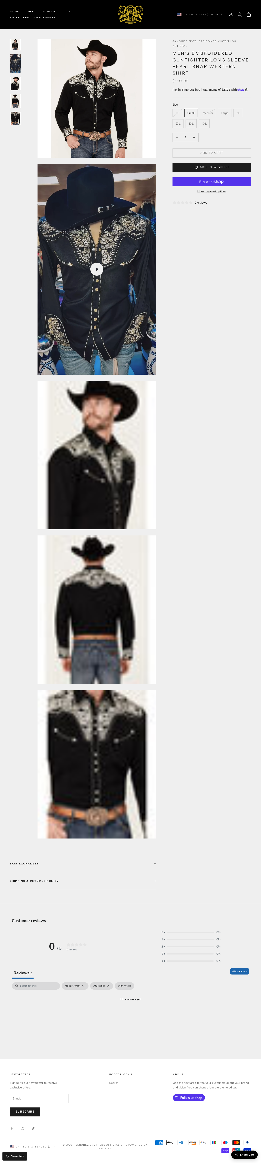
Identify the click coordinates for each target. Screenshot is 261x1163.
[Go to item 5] (15, 118)
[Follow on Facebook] (12, 1128)
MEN (31, 11)
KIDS (67, 11)
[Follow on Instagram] (22, 1128)
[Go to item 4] (15, 101)
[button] (191, 932)
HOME (14, 11)
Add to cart (211, 153)
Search (113, 1083)
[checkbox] (124, 986)
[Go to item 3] (15, 84)
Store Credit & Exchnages (33, 17)
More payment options (211, 191)
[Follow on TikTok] (33, 1128)
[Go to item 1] (15, 44)
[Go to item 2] (15, 63)
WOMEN (49, 11)
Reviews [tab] (22, 973)
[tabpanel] (130, 1013)
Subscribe (25, 1112)
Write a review (240, 971)
